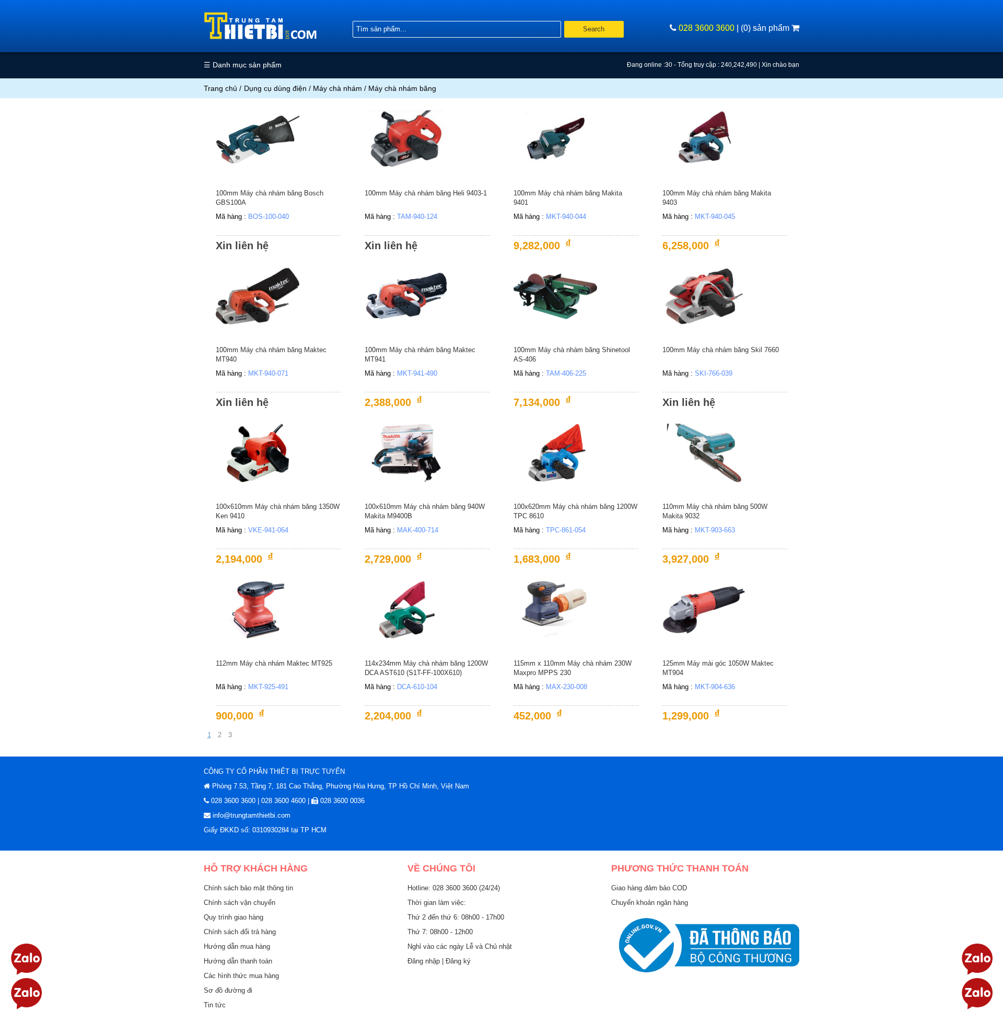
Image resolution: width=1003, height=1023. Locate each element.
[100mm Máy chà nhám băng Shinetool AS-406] (555, 295)
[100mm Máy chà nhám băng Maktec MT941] (406, 295)
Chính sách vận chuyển (239, 902)
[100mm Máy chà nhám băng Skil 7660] (704, 295)
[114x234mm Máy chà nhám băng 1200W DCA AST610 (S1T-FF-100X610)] (406, 609)
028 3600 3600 (706, 28)
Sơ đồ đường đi (228, 990)
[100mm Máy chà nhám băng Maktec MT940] (257, 295)
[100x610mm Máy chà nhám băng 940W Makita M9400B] (406, 452)
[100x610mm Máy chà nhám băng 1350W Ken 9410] (257, 452)
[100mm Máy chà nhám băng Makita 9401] (555, 139)
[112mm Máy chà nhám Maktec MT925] (257, 609)
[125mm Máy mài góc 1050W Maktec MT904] (704, 609)
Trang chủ (220, 88)
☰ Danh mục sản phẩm (243, 65)
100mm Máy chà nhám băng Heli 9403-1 (426, 193)
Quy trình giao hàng (233, 917)
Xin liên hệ (242, 245)
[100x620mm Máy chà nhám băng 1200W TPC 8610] (555, 452)
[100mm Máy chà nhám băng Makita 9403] (704, 139)
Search (593, 29)
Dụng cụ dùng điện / (278, 88)
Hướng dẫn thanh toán (238, 961)
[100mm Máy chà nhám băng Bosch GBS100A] (257, 139)
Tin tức (215, 1005)
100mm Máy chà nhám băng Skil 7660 (720, 350)
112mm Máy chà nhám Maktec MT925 (274, 663)
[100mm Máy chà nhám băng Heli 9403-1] (406, 139)
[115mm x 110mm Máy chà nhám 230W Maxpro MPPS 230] (555, 609)
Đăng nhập (424, 961)
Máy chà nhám (337, 88)
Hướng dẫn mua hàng (237, 946)
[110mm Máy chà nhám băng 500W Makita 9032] (704, 452)
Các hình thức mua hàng (241, 976)
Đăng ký (458, 961)
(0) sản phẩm (766, 28)
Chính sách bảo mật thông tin (248, 888)
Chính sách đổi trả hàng (240, 932)
